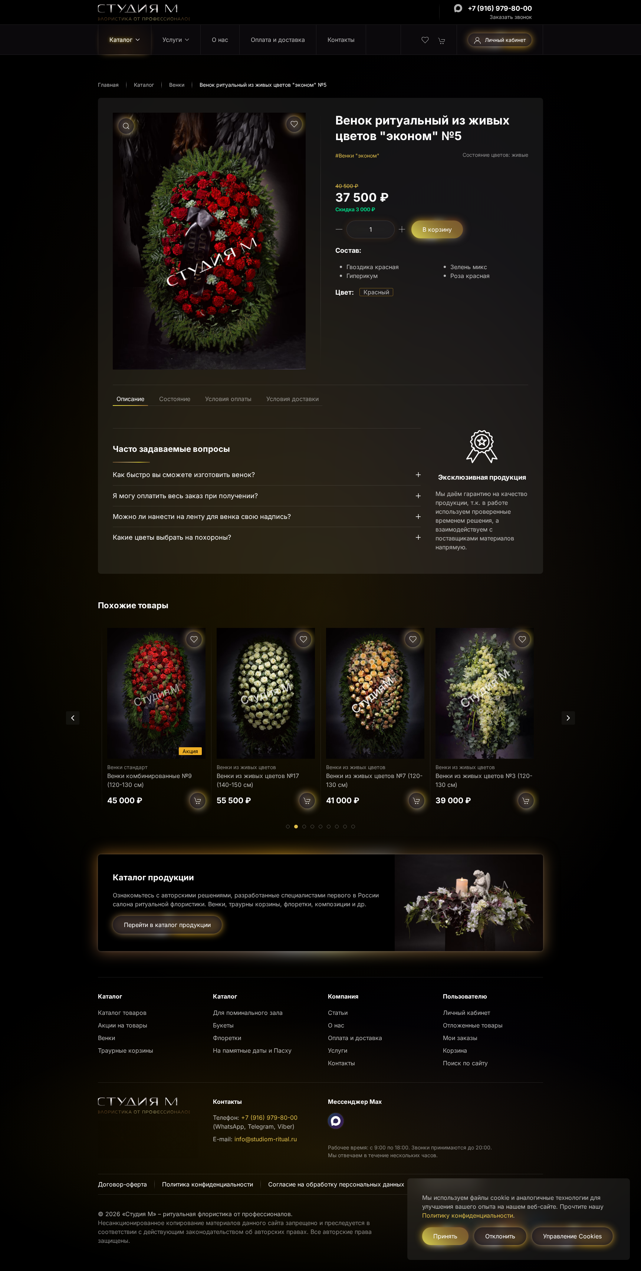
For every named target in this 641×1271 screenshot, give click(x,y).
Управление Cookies (572, 1236)
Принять (445, 1236)
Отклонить (500, 1236)
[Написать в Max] (458, 8)
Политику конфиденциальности (467, 1215)
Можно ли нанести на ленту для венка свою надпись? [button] (202, 516)
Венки (106, 1038)
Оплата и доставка (278, 39)
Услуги (337, 1050)
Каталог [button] (120, 39)
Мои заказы (460, 1038)
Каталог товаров (122, 1012)
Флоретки (227, 1038)
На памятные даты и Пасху (252, 1050)
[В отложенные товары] (294, 124)
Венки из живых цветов (137, 767)
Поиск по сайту (465, 1063)
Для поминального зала (248, 1012)
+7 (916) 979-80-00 (500, 8)
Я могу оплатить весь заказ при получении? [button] (185, 496)
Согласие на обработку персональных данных (336, 1184)
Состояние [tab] (174, 399)
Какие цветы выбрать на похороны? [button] (172, 537)
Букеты (223, 1025)
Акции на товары (122, 1025)
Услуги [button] (172, 39)
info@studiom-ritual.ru (265, 1139)
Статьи (338, 1012)
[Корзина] (442, 40)
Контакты (341, 39)
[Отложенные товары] (425, 39)
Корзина (455, 1050)
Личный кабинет (505, 40)
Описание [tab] (130, 399)
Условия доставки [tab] (292, 399)
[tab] (288, 826)
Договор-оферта (122, 1184)
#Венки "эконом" (357, 155)
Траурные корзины (125, 1050)
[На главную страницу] (144, 12)
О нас (220, 39)
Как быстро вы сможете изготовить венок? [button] (184, 475)
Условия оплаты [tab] (228, 399)
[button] (126, 126)
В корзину (437, 229)
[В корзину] (198, 800)
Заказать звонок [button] (511, 17)
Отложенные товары (473, 1025)
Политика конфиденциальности (207, 1184)
